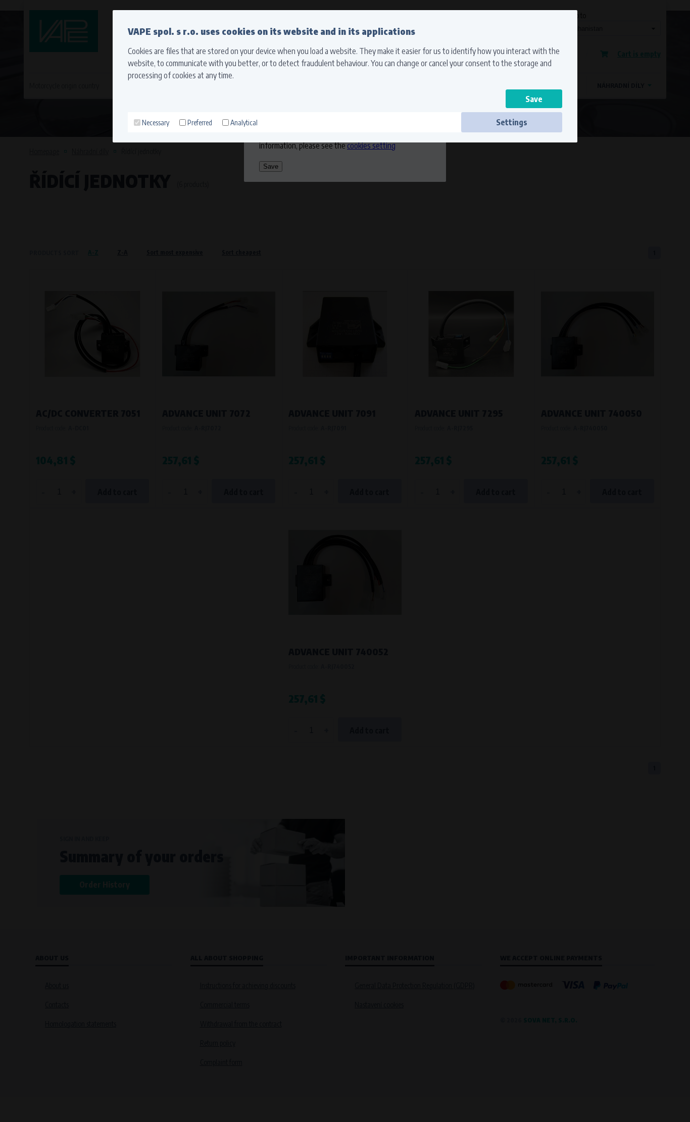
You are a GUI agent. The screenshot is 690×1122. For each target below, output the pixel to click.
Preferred (199, 122)
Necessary (155, 122)
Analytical (244, 122)
